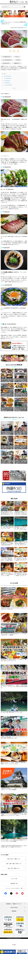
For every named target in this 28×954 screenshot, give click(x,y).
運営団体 (18, 911)
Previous (0, 14)
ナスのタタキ (7, 82)
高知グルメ (17, 63)
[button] (24, 7)
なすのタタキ (6, 63)
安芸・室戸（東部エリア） (17, 868)
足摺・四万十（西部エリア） (16, 859)
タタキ (18, 60)
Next (27, 14)
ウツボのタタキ (7, 78)
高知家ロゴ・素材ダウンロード (15, 903)
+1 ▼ (14, 88)
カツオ (17, 56)
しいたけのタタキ (7, 60)
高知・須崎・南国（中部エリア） (16, 863)
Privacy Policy (18, 907)
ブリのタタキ (7, 80)
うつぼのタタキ (6, 56)
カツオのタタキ (7, 76)
